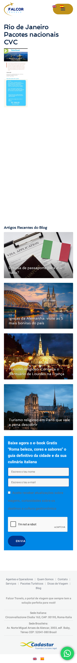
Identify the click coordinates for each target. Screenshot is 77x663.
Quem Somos (45, 579)
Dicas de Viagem (57, 584)
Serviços (11, 584)
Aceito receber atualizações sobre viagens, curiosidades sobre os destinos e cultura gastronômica (35, 500)
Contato (63, 579)
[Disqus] (38, 162)
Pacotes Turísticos (31, 584)
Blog (38, 588)
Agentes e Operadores (19, 579)
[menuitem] (54, 6)
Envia (21, 541)
